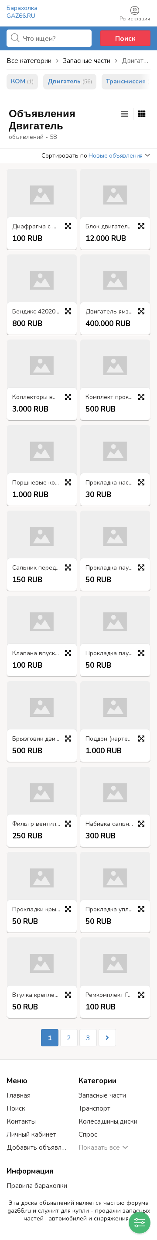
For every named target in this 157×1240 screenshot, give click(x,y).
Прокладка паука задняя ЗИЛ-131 (117, 568)
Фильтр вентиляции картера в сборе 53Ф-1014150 (44, 824)
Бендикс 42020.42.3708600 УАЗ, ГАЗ (44, 312)
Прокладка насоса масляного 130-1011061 (117, 483)
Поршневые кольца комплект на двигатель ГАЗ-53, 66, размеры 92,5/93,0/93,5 (44, 483)
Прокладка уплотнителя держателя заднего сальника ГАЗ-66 (117, 910)
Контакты (21, 1121)
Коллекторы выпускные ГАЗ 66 (44, 397)
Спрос (87, 1134)
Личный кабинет (31, 1134)
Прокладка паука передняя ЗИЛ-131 (117, 653)
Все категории (29, 60)
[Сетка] (141, 114)
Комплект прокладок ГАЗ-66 (117, 397)
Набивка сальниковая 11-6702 (117, 824)
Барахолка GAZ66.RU (22, 12)
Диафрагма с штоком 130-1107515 (44, 227)
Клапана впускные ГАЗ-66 (44, 653)
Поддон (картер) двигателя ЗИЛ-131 (117, 739)
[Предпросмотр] (68, 226)
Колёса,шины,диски (107, 1121)
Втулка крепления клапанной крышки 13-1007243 (44, 995)
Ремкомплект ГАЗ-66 (115, 995)
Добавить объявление (38, 1147)
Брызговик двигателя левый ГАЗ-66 (44, 739)
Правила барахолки (37, 1186)
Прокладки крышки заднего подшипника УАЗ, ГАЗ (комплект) (44, 910)
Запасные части (102, 1095)
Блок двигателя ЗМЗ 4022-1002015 (117, 227)
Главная (19, 1095)
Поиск (125, 38)
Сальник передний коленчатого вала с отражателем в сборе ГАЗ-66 (44, 568)
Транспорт (94, 1108)
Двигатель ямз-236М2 (117, 312)
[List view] (124, 114)
